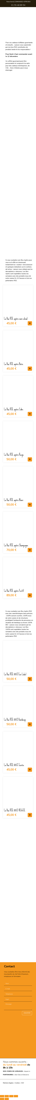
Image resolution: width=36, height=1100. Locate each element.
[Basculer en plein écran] (11, 1096)
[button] (3, 17)
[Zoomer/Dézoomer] (16, 1096)
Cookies (17, 1083)
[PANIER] (32, 16)
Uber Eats (17, 1075)
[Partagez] (7, 1096)
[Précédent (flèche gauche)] (2, 1099)
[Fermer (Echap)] (2, 1096)
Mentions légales (8, 1083)
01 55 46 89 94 (18, 5)
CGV (22, 1083)
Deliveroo (26, 1075)
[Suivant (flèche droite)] (7, 1099)
